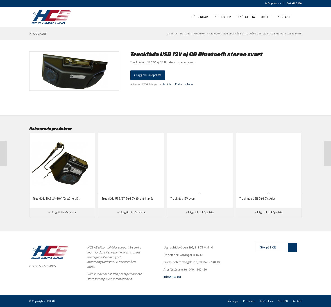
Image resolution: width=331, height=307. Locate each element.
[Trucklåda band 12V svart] (327, 153)
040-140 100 (294, 3)
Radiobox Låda (184, 84)
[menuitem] (200, 17)
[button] (147, 75)
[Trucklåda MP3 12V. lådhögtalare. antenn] (3, 153)
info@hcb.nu (273, 3)
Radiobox (168, 84)
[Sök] (297, 17)
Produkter (38, 33)
